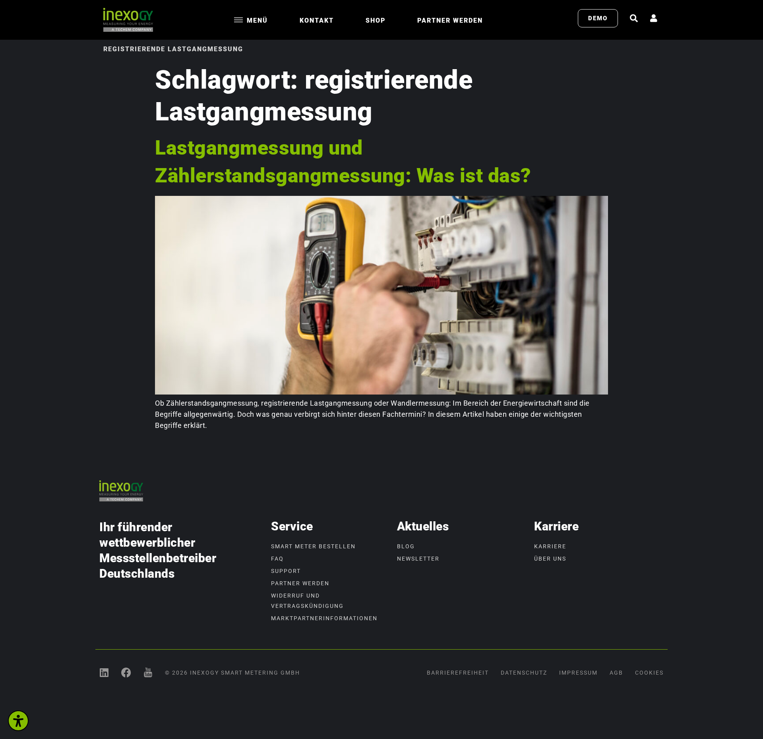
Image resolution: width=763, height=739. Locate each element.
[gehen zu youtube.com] (148, 672)
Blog (406, 546)
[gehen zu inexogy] (126, 672)
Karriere (550, 546)
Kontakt (317, 20)
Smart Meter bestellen (313, 546)
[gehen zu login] (654, 18)
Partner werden (450, 20)
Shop (375, 20)
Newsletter (418, 558)
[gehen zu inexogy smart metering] (104, 672)
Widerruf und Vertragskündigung (307, 600)
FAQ (277, 558)
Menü (257, 20)
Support (286, 571)
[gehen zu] (634, 18)
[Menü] (238, 19)
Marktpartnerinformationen (324, 618)
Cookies (649, 672)
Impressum (578, 672)
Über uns (550, 558)
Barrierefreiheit (458, 672)
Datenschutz (524, 672)
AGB (616, 672)
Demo (598, 18)
